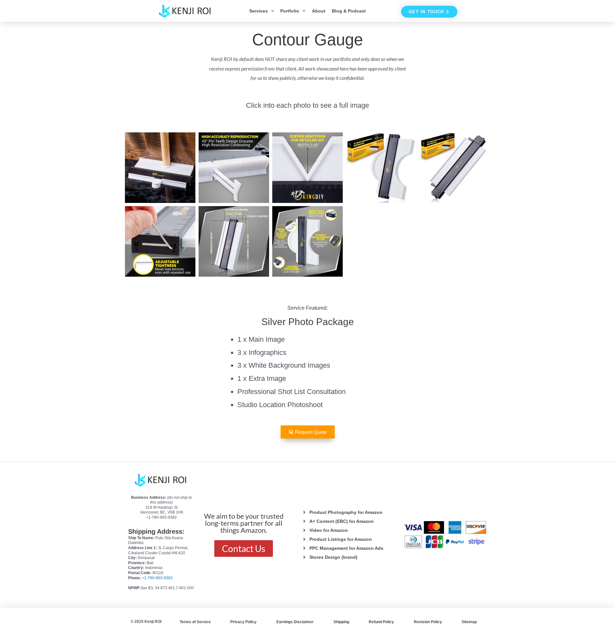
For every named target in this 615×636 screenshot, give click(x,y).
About (318, 10)
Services (258, 10)
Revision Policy (428, 622)
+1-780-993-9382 (157, 578)
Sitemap (469, 622)
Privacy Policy (243, 622)
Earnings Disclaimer (295, 622)
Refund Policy (381, 622)
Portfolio (289, 10)
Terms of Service (195, 622)
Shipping (341, 622)
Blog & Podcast (349, 10)
